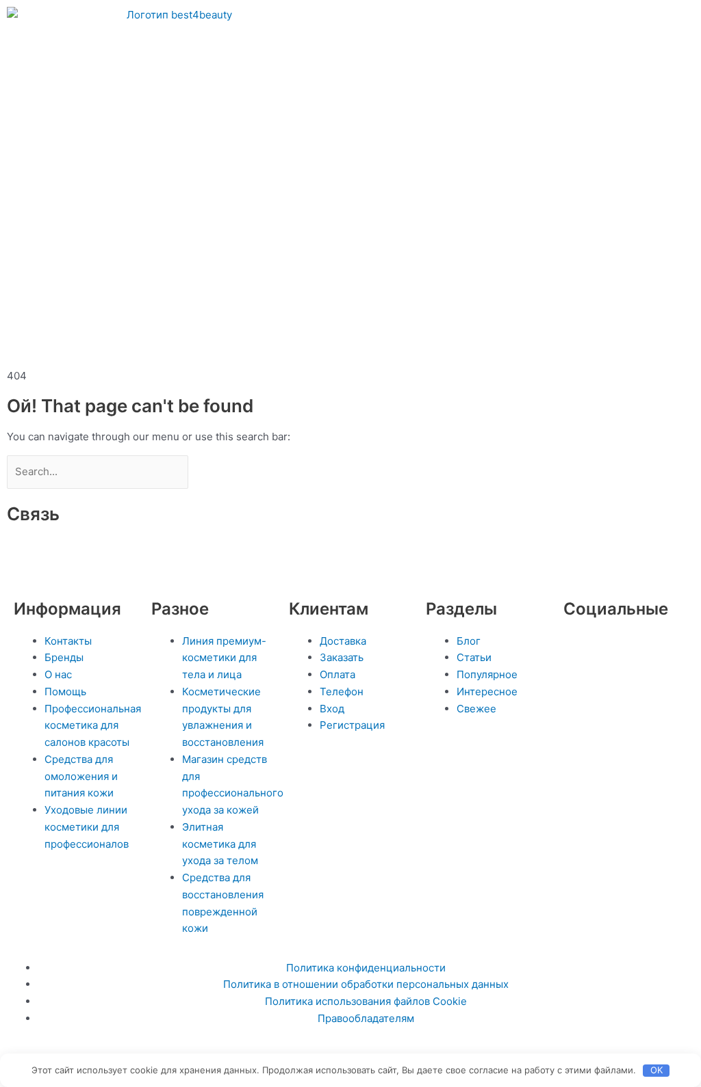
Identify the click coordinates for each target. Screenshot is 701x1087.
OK (656, 1069)
